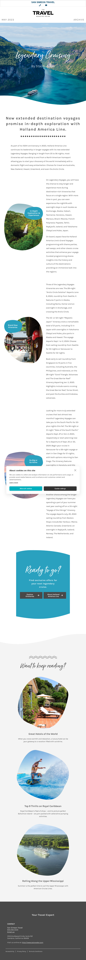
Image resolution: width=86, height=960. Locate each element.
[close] (75, 470)
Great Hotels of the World (43, 734)
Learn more (13, 482)
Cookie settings (60, 488)
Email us (10, 932)
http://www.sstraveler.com (32, 942)
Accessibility (10, 951)
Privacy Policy (21, 951)
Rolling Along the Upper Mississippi (43, 881)
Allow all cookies (26, 488)
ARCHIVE (79, 19)
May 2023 (8, 19)
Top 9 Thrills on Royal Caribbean (43, 806)
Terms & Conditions (35, 951)
